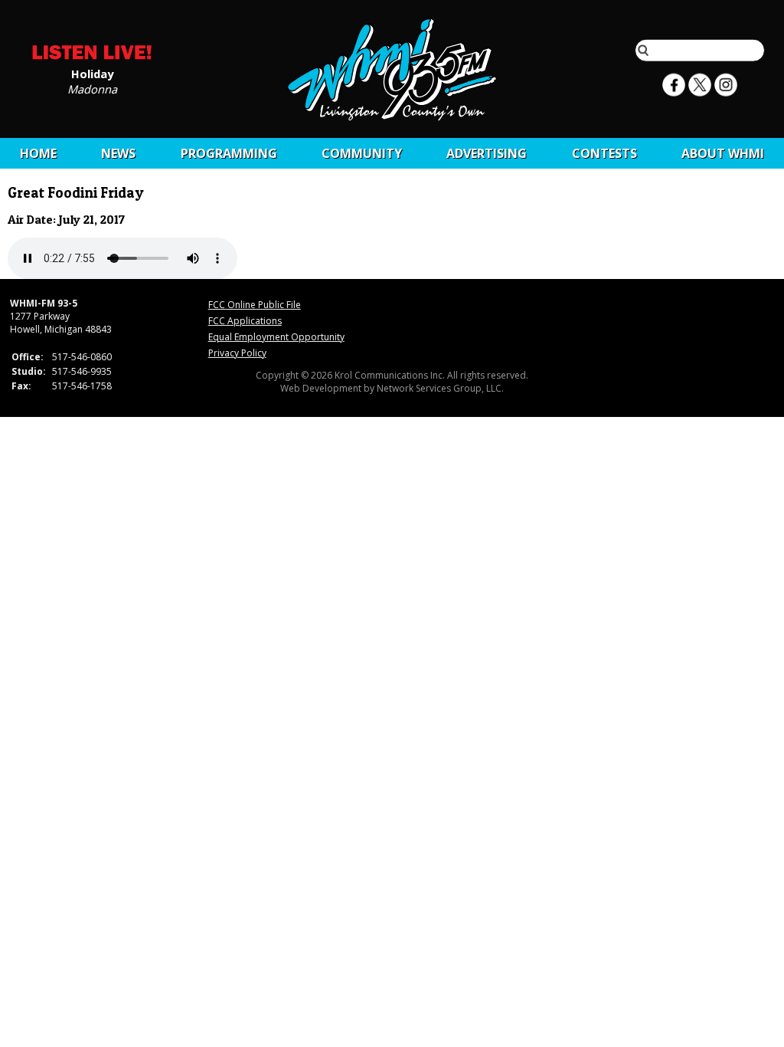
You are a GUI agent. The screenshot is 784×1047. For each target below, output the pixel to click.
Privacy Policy (237, 352)
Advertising (486, 153)
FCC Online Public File (254, 304)
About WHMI (722, 153)
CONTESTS (604, 153)
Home (38, 153)
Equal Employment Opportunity (276, 336)
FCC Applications (245, 320)
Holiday (92, 72)
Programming (229, 153)
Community (362, 153)
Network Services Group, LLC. (440, 388)
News (118, 153)
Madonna (92, 88)
